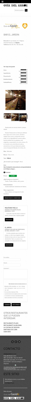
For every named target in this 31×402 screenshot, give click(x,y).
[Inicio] (15, 5)
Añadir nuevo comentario (13, 198)
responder (9, 219)
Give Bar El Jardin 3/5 (24, 69)
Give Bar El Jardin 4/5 (25, 69)
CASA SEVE (7, 332)
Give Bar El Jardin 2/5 (22, 69)
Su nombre (6, 257)
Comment (6, 268)
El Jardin (8, 227)
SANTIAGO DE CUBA (10, 329)
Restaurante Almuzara (13, 325)
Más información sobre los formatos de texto (17, 283)
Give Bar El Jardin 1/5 (21, 69)
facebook (16, 341)
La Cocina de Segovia (11, 327)
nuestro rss (12, 341)
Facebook (7, 172)
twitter (19, 341)
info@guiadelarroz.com (10, 354)
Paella (9, 158)
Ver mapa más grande (9, 66)
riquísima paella (11, 208)
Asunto (5, 262)
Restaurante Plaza (11, 323)
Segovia (17, 42)
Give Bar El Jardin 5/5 (26, 69)
